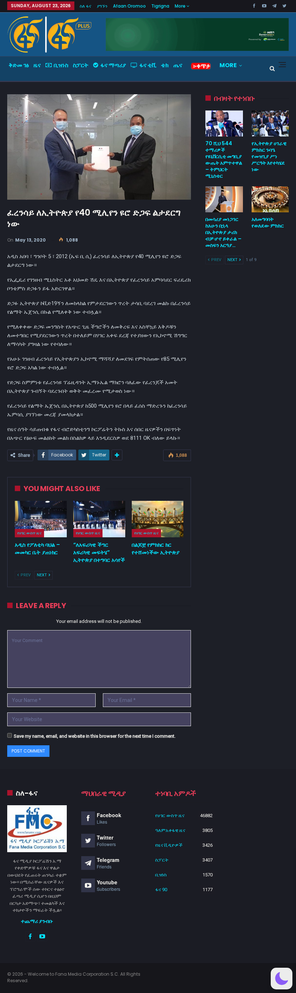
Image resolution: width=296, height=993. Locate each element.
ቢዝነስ (61, 65)
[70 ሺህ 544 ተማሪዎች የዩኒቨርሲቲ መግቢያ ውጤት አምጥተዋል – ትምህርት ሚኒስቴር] (224, 123)
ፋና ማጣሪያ (113, 65)
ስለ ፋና (85, 6)
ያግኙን (102, 6)
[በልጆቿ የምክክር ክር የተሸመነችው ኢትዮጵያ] (158, 519)
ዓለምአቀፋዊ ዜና (170, 830)
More (181, 6)
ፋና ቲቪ (147, 65)
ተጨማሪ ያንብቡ (37, 921)
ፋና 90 (161, 889)
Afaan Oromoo (129, 6)
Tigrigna (160, 6)
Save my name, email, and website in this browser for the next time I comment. (94, 736)
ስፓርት (80, 65)
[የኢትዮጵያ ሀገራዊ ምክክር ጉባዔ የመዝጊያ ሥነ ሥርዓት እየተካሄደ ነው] (270, 123)
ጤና (177, 65)
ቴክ (165, 65)
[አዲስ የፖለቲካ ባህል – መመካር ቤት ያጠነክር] (41, 519)
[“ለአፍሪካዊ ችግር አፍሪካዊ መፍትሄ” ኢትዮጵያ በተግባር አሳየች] (99, 519)
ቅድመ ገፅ (19, 65)
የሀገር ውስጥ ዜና (29, 533)
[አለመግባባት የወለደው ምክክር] (270, 199)
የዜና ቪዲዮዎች (169, 845)
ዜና (37, 65)
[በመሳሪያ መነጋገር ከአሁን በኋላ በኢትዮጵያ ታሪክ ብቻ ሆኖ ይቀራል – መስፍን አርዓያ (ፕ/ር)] (224, 199)
